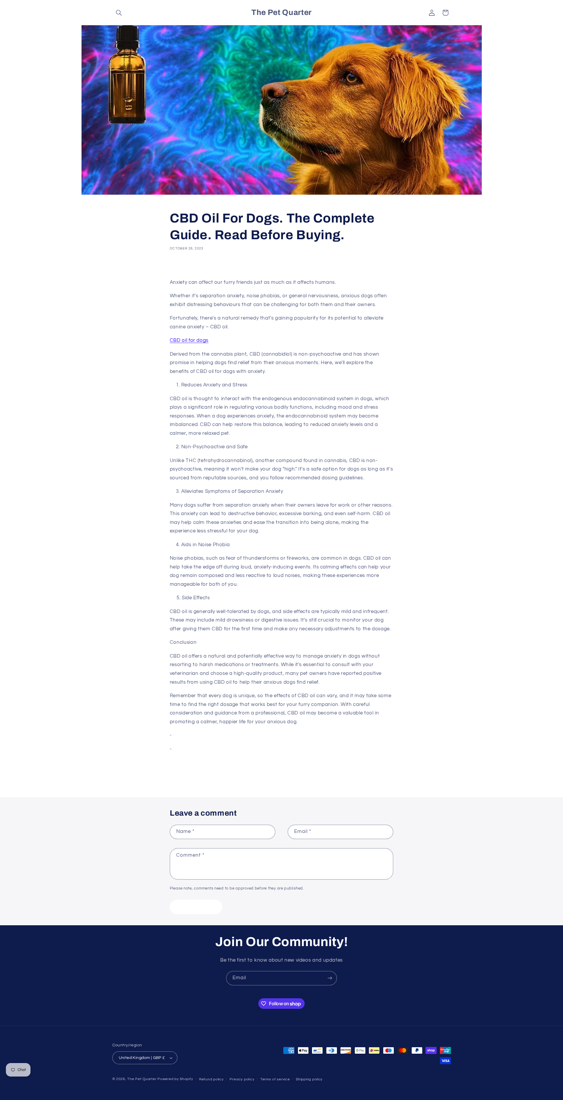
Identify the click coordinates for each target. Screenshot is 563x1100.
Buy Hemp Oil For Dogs (201, 735)
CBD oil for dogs (189, 340)
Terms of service (275, 1079)
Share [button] (182, 266)
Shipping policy (309, 1079)
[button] (119, 12)
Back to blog (286, 774)
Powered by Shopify (175, 1079)
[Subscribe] (330, 978)
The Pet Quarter (141, 1079)
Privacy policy (242, 1079)
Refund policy (211, 1079)
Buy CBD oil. (187, 749)
